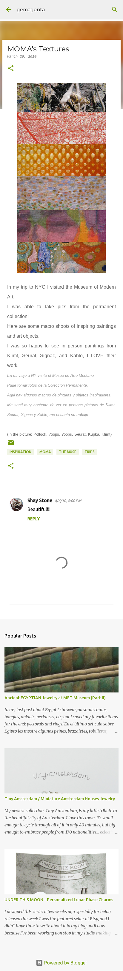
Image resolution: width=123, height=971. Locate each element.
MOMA (45, 452)
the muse (67, 452)
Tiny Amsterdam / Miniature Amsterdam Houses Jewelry (59, 798)
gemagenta (31, 9)
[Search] (114, 9)
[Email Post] (10, 445)
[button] (10, 69)
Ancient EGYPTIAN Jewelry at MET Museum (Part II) (55, 697)
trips (89, 452)
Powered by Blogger (65, 962)
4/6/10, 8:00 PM (68, 501)
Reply (33, 518)
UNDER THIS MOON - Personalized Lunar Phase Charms (58, 899)
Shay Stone (39, 500)
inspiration (20, 452)
